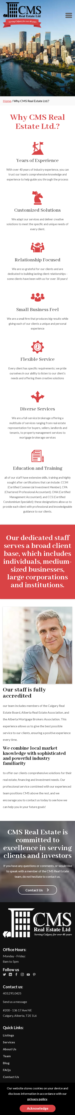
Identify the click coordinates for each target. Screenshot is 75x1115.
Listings (8, 1035)
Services (9, 1042)
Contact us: (13, 986)
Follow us (11, 969)
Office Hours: (14, 949)
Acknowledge (37, 1108)
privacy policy (37, 1099)
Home (7, 101)
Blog (6, 1063)
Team (7, 1056)
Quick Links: (19, 1058)
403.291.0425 (12, 993)
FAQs (7, 1070)
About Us (9, 1049)
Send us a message (15, 1001)
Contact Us (11, 1077)
